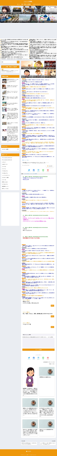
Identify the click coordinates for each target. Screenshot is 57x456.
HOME (29, 451)
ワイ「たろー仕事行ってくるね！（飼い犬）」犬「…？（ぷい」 (12, 48)
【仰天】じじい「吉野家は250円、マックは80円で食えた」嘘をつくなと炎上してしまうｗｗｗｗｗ (42, 54)
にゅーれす (4, 166)
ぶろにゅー (4, 162)
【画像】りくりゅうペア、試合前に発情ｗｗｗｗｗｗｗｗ (11, 53)
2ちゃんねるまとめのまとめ (7, 157)
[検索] (18, 62)
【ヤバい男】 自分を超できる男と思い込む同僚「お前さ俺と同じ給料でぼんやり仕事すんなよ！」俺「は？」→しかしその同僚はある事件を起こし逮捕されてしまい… (14, 44)
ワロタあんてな (5, 170)
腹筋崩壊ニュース (5, 186)
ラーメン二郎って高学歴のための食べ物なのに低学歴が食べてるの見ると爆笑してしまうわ (14, 40)
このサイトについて (36, 4)
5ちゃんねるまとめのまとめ (7, 159)
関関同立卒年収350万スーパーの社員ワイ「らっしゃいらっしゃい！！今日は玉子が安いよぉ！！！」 (10, 71)
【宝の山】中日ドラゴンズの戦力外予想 (37, 50)
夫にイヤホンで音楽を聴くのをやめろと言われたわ (39, 49)
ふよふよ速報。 (28, 1)
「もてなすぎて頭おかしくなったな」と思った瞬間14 (30, 173)
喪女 (49, 362)
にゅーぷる (4, 179)
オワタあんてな (5, 184)
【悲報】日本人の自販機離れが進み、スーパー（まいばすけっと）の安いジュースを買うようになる (14, 55)
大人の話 (52, 362)
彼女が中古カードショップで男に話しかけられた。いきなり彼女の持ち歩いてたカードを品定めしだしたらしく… (14, 42)
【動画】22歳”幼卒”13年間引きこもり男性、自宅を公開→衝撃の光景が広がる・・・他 (42, 45)
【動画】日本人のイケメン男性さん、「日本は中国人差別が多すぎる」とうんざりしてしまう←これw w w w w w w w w (14, 52)
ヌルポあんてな (5, 173)
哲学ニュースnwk (5, 188)
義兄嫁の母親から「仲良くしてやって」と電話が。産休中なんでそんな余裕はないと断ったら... (42, 40)
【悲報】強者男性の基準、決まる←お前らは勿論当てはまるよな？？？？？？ (12, 57)
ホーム (18, 4)
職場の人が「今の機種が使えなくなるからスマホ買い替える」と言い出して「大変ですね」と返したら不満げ (42, 58)
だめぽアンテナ (5, 164)
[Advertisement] (28, 30)
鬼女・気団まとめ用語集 (26, 4)
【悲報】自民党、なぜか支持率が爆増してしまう (38, 52)
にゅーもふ (4, 168)
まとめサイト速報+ (5, 177)
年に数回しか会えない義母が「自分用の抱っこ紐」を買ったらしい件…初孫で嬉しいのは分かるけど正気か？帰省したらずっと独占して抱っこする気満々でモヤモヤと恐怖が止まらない (42, 47)
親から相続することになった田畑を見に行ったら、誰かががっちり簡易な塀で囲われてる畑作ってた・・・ (14, 47)
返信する (52, 305)
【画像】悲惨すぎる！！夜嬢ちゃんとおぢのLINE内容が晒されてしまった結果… (14, 50)
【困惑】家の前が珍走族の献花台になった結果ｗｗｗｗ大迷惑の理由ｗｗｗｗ (42, 43)
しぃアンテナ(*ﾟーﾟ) (5, 175)
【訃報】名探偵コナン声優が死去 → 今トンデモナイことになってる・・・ (43, 41)
